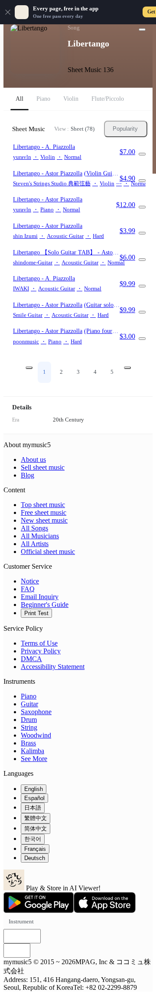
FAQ (28, 589)
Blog (27, 475)
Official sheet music (48, 551)
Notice (30, 581)
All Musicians (40, 536)
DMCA (31, 658)
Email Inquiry (39, 596)
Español (34, 798)
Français (35, 849)
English (33, 789)
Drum (29, 719)
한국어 (32, 839)
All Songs (34, 528)
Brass (28, 743)
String (29, 727)
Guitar (29, 704)
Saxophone (36, 711)
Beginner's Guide (44, 604)
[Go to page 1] (29, 367)
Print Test (36, 613)
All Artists (35, 543)
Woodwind (36, 735)
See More (34, 758)
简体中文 (35, 828)
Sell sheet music (43, 467)
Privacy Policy (41, 651)
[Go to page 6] (127, 367)
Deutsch (34, 858)
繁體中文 (35, 818)
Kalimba (32, 750)
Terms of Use (39, 643)
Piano (28, 696)
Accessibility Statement (52, 666)
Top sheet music (43, 504)
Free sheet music (43, 512)
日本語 (32, 807)
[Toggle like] (142, 29)
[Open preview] (142, 154)
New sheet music (44, 520)
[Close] (8, 12)
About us (33, 459)
